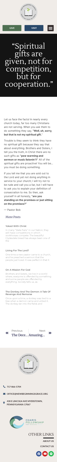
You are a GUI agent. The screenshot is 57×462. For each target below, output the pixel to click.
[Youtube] (45, 453)
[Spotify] (51, 453)
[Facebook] (38, 453)
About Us (48, 441)
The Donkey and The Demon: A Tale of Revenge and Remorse (28, 293)
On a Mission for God (18, 269)
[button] (51, 28)
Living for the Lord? (17, 250)
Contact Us (47, 446)
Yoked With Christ (16, 226)
